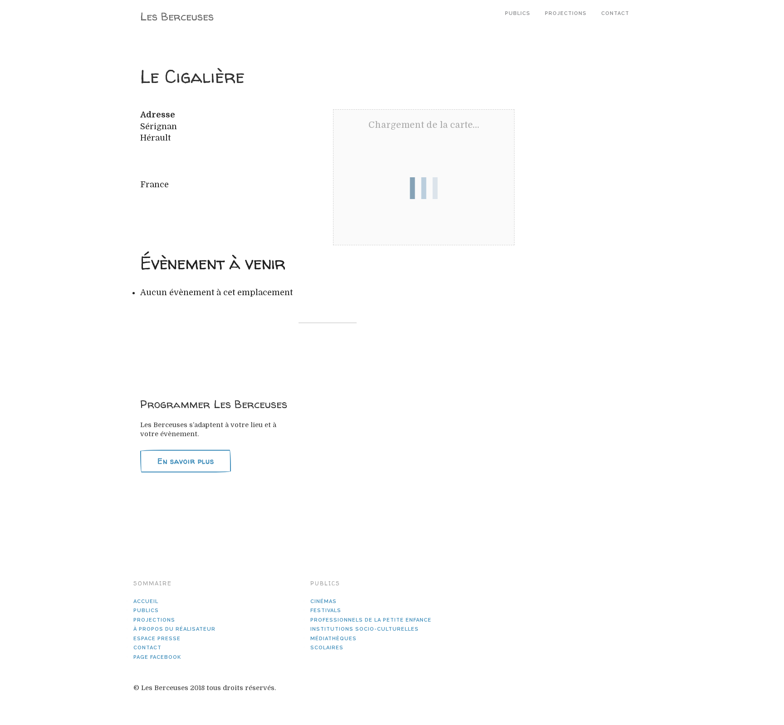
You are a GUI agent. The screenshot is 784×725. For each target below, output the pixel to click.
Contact (615, 13)
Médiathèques (333, 639)
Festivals (325, 610)
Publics (517, 13)
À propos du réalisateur (174, 629)
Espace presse (157, 639)
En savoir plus (185, 461)
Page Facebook (157, 657)
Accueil (145, 601)
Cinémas (323, 601)
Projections (566, 13)
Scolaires (326, 648)
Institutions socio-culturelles (364, 629)
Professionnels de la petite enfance (370, 620)
